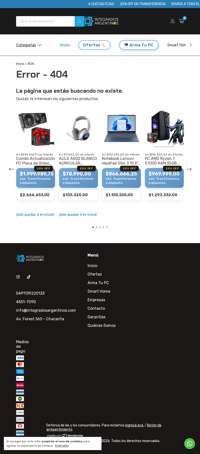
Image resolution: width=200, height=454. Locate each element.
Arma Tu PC (142, 45)
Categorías (26, 45)
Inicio (65, 45)
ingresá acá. (134, 425)
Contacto (96, 308)
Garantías (96, 317)
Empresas (96, 300)
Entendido (62, 445)
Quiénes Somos (102, 325)
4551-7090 (26, 301)
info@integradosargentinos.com (46, 310)
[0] (181, 21)
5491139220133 (30, 293)
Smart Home (178, 45)
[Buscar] (79, 21)
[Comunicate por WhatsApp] (189, 443)
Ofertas (91, 45)
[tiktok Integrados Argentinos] (29, 277)
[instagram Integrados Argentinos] (18, 277)
